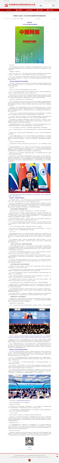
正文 (9, 12)
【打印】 (36, 18)
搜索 (53, 5)
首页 (7, 12)
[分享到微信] (21, 18)
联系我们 (43, 455)
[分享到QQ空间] (22, 18)
